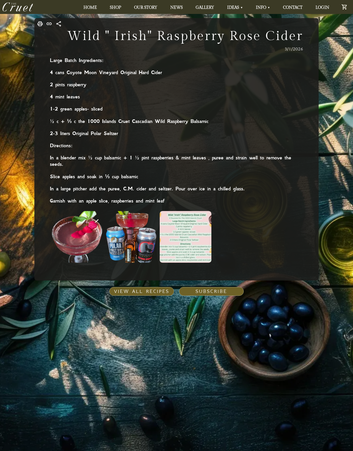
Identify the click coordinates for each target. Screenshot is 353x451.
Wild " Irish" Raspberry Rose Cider (185, 36)
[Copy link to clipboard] (49, 24)
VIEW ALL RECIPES (141, 291)
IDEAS (235, 7)
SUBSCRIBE (211, 291)
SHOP (115, 7)
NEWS (176, 7)
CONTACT (293, 7)
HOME (90, 7)
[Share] (59, 24)
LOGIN (322, 7)
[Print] (40, 24)
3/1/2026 (294, 48)
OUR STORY (145, 7)
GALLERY (205, 7)
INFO (263, 7)
